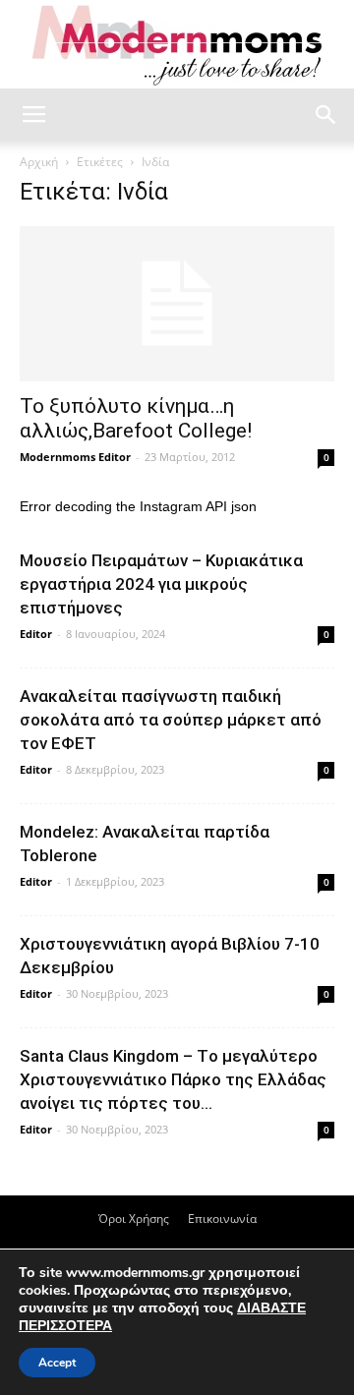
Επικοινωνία (222, 1218)
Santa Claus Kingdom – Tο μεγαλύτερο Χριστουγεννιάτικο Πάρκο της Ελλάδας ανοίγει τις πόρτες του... (173, 1079)
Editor (36, 633)
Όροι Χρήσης (133, 1218)
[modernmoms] (177, 46)
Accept (57, 1362)
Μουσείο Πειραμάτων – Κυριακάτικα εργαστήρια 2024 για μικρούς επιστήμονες (161, 584)
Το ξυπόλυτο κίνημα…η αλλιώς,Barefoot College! (136, 418)
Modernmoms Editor (75, 456)
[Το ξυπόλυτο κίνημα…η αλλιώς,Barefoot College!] (177, 303)
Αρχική (39, 161)
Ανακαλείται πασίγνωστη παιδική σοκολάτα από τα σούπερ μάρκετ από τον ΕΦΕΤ (171, 719)
